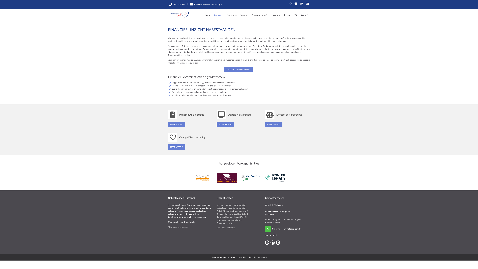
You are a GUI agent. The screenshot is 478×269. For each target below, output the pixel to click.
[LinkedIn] (301, 4)
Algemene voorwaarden (178, 227)
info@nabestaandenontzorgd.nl (286, 219)
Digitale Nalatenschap (239, 114)
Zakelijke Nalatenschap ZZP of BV (232, 217)
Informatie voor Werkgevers (229, 220)
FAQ (295, 15)
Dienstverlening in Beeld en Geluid (232, 214)
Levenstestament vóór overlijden (231, 205)
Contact (304, 15)
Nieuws (286, 15)
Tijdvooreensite (260, 257)
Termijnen (232, 15)
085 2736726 (274, 222)
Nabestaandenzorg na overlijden (231, 208)
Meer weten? (176, 124)
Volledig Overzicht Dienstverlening (232, 211)
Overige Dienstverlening (192, 137)
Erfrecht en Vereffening (289, 114)
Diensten (218, 15)
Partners (276, 15)
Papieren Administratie (191, 114)
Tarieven (244, 15)
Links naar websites (226, 228)
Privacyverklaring (224, 223)
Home (207, 15)
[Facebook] (296, 4)
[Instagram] (307, 4)
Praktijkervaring (259, 15)
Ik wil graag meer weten (238, 69)
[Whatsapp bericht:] (290, 4)
